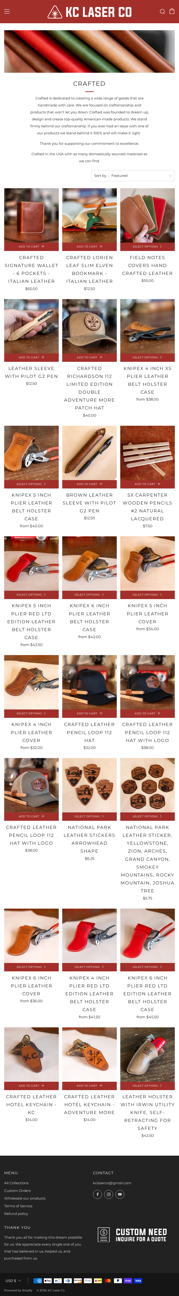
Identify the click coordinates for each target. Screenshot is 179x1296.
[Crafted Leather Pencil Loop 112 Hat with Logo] (147, 682)
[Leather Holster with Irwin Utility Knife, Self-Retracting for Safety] (147, 1054)
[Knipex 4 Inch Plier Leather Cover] (31, 682)
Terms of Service (18, 1206)
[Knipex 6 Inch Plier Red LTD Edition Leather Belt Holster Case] (147, 936)
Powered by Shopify (18, 1290)
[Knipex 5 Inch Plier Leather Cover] (147, 563)
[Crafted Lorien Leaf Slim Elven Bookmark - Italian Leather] (89, 215)
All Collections (16, 1183)
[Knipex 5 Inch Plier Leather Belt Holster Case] (31, 453)
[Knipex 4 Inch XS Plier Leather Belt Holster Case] (147, 326)
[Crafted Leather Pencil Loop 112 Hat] (89, 682)
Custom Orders (17, 1190)
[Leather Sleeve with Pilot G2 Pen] (31, 326)
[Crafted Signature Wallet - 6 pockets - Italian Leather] (31, 215)
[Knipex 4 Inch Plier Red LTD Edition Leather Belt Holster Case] (89, 936)
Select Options (145, 246)
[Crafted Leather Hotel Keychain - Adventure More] (89, 1054)
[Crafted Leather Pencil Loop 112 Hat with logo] (31, 785)
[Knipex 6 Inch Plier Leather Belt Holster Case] (89, 563)
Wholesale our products (24, 1198)
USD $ (11, 1281)
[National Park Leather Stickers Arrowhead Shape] (89, 785)
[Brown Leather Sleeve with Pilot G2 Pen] (89, 453)
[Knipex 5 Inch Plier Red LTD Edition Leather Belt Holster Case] (31, 563)
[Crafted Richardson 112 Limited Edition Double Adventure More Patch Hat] (89, 326)
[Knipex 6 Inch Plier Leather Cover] (31, 936)
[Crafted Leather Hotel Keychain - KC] (31, 1054)
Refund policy (16, 1213)
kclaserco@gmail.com (112, 1183)
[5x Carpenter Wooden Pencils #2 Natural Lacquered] (147, 453)
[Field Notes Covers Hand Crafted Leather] (147, 215)
